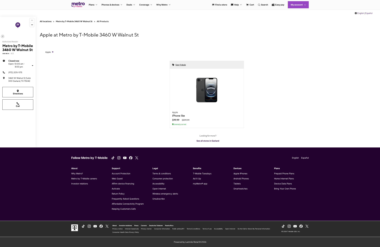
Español (368, 13)
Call (18, 106)
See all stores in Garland (208, 141)
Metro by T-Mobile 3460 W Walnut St (74, 21)
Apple (48, 52)
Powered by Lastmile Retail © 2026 (190, 242)
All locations (46, 21)
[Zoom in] (32, 20)
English (360, 13)
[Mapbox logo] (2, 36)
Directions (18, 93)
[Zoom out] (32, 25)
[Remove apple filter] (52, 52)
